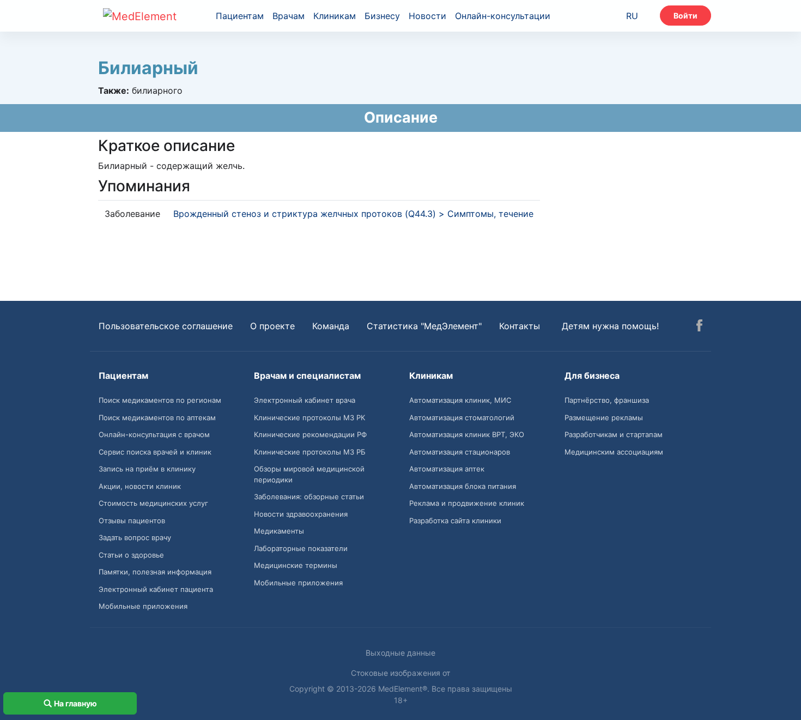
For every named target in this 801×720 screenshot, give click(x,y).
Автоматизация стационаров (459, 451)
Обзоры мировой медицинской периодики (309, 474)
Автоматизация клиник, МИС (460, 400)
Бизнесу (382, 15)
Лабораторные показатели (301, 548)
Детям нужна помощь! (610, 325)
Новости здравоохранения (301, 514)
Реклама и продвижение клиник (466, 503)
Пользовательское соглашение (166, 325)
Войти (685, 15)
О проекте (272, 325)
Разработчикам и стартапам (614, 434)
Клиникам (334, 15)
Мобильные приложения (143, 606)
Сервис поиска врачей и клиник (155, 451)
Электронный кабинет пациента (156, 589)
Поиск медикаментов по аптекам (157, 417)
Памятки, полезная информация (155, 571)
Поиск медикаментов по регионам (160, 400)
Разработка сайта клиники (455, 520)
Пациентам (240, 15)
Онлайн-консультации (502, 15)
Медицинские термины (295, 565)
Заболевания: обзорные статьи (309, 496)
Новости (427, 15)
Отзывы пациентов (132, 520)
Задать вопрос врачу (135, 537)
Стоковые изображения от (400, 672)
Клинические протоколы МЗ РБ (310, 451)
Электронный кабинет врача (304, 400)
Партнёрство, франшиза (607, 400)
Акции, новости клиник (140, 486)
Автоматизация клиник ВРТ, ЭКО (466, 434)
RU (632, 15)
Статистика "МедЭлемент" (424, 325)
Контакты (519, 325)
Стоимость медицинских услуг (153, 503)
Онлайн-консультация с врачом (154, 434)
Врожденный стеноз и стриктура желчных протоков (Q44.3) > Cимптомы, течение (353, 213)
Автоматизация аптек (446, 468)
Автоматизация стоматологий (461, 417)
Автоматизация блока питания (462, 486)
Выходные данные (400, 652)
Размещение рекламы (604, 417)
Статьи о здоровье (131, 554)
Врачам (288, 15)
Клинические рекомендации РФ (310, 434)
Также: (113, 90)
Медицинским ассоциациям (614, 451)
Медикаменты (279, 531)
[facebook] (699, 327)
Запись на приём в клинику (147, 468)
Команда (330, 325)
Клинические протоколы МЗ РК (309, 417)
